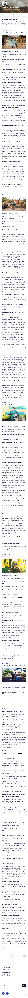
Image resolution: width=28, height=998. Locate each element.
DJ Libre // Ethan (7, 404)
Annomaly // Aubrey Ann (9, 195)
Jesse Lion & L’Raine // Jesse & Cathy (13, 665)
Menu (14, 14)
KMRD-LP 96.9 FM (10, 8)
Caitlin (4, 556)
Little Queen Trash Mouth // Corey (12, 32)
